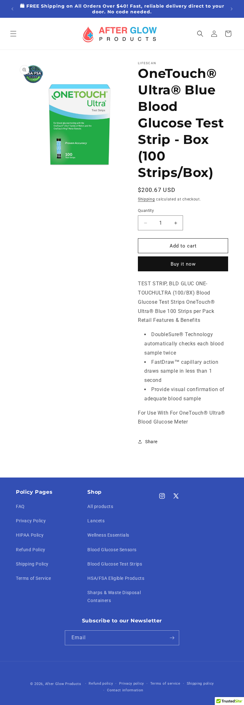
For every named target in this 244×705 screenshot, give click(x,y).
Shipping (146, 199)
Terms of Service (33, 578)
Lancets (96, 520)
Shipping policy (200, 683)
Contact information (125, 690)
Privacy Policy (31, 520)
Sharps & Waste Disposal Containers (114, 596)
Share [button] (151, 441)
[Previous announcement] (12, 9)
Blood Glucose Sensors (112, 549)
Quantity (146, 210)
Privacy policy (131, 683)
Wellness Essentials (108, 535)
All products (100, 506)
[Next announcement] (232, 9)
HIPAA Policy (30, 535)
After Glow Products (63, 684)
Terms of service (165, 683)
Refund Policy (30, 549)
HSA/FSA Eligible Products (115, 578)
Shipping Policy (32, 563)
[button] (13, 34)
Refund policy (101, 683)
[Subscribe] (172, 637)
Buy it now (183, 264)
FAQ (20, 506)
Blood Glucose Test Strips (114, 563)
